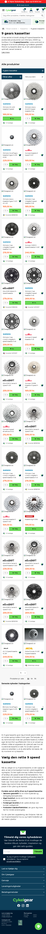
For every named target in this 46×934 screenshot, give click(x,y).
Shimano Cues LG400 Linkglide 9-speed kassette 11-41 (31, 475)
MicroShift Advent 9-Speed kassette (10, 292)
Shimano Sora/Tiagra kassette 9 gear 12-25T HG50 (10, 155)
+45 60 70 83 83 (6, 915)
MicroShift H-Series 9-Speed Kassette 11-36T (10, 564)
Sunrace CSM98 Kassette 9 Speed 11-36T (31, 385)
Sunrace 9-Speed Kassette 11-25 (31, 338)
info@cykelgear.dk (7, 916)
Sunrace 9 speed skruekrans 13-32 (8, 430)
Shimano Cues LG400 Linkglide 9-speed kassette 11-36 (9, 475)
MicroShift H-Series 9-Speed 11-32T (10, 608)
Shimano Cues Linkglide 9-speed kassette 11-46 (31, 293)
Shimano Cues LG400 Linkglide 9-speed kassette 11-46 (9, 339)
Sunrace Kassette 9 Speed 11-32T (31, 154)
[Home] (3, 29)
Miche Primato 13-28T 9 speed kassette (32, 652)
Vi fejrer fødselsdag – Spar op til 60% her (24, 2)
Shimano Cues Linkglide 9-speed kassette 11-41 (8, 247)
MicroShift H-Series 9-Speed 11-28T (32, 564)
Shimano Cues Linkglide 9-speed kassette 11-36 (31, 201)
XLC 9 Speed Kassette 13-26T (10, 652)
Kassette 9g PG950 (31, 519)
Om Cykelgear (8, 875)
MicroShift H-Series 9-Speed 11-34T (32, 430)
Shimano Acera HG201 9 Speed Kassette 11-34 (30, 109)
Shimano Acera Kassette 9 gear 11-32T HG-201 (10, 201)
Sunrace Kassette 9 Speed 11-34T (9, 520)
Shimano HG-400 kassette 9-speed (9, 108)
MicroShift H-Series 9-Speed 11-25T (10, 384)
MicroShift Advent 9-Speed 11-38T (32, 608)
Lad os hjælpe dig (9, 869)
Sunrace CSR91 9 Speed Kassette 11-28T (32, 246)
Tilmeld (38, 852)
